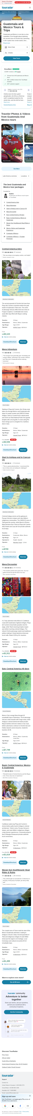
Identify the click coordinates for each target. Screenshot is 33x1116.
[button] (16, 337)
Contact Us (5, 1082)
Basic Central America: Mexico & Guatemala (16, 219)
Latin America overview (10, 176)
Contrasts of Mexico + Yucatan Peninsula (15, 237)
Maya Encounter (11, 211)
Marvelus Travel (17, 542)
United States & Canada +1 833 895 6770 (13, 1085)
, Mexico (25, 535)
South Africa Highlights (9, 1061)
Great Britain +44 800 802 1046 (10, 1087)
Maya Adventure (11, 205)
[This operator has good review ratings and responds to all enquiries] (25, 542)
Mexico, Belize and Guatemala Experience (15, 229)
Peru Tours (5, 1055)
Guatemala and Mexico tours (24, 12)
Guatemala (16, 535)
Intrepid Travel (17, 435)
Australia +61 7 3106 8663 (9, 1090)
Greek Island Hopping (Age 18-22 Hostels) (15, 1064)
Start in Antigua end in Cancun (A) (16, 208)
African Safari (6, 1058)
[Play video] (12, 143)
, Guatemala (24, 322)
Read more (6, 43)
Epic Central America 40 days (15, 215)
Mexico (15, 322)
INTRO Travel (17, 327)
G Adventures (17, 848)
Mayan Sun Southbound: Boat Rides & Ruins (18, 224)
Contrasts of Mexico (12, 233)
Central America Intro (10, 105)
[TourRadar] (8, 8)
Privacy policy (26, 1111)
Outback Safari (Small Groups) (11, 1067)
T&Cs (20, 1111)
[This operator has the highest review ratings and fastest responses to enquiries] (24, 327)
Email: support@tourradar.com (10, 1093)
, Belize (19, 322)
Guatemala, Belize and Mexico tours (9, 12)
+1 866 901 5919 (8, 3)
